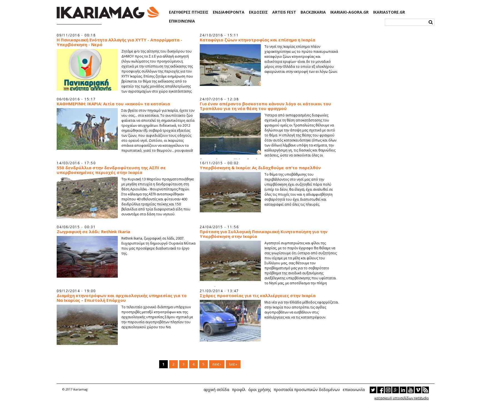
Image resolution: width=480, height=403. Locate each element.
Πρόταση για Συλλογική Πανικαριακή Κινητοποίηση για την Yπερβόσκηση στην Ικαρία (264, 234)
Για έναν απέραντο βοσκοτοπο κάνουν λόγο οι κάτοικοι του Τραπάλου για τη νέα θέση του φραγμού (265, 106)
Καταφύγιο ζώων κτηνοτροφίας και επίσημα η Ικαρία (257, 40)
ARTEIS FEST (284, 12)
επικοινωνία (354, 389)
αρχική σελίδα (216, 389)
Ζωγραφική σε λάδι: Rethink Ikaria (93, 231)
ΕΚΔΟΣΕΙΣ (258, 12)
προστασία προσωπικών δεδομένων (307, 389)
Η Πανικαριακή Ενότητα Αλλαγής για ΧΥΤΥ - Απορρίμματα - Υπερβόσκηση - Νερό (119, 42)
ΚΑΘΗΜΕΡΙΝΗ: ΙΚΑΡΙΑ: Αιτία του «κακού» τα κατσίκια (113, 103)
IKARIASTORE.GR (389, 12)
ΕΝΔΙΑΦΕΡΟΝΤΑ (228, 12)
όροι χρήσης (259, 389)
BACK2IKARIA (313, 12)
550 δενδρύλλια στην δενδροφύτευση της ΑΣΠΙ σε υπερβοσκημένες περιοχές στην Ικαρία (111, 170)
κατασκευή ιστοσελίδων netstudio (401, 398)
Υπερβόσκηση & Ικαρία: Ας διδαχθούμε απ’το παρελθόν (260, 167)
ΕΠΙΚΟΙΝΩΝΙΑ (182, 21)
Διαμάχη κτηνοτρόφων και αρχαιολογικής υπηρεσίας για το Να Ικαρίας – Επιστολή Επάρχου (122, 298)
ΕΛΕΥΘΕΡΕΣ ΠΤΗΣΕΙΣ (188, 12)
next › (216, 364)
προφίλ (239, 389)
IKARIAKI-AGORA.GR (349, 12)
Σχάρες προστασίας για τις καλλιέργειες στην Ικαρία (258, 295)
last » (233, 364)
